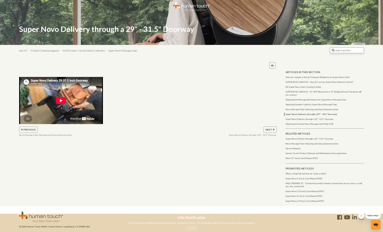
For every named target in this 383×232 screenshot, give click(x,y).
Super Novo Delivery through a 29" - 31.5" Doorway (311, 114)
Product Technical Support (45, 50)
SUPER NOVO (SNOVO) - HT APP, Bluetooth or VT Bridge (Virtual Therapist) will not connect (324, 93)
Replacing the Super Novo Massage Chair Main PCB (309, 124)
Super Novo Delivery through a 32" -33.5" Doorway (309, 119)
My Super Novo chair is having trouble (303, 87)
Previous (29, 129)
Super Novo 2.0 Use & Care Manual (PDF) (305, 191)
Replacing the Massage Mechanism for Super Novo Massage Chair (316, 99)
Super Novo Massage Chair (122, 50)
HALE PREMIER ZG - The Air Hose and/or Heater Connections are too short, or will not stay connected (324, 185)
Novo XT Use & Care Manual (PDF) (302, 158)
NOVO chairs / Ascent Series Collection (84, 50)
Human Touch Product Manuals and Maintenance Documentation (316, 153)
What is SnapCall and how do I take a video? (306, 173)
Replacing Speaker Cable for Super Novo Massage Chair (311, 104)
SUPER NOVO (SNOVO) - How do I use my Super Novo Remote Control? (319, 82)
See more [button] (192, 228)
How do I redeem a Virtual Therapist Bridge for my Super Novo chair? (318, 77)
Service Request (293, 148)
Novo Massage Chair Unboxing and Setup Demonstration (312, 109)
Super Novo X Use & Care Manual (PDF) (304, 178)
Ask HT (23, 50)
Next (269, 129)
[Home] (191, 6)
